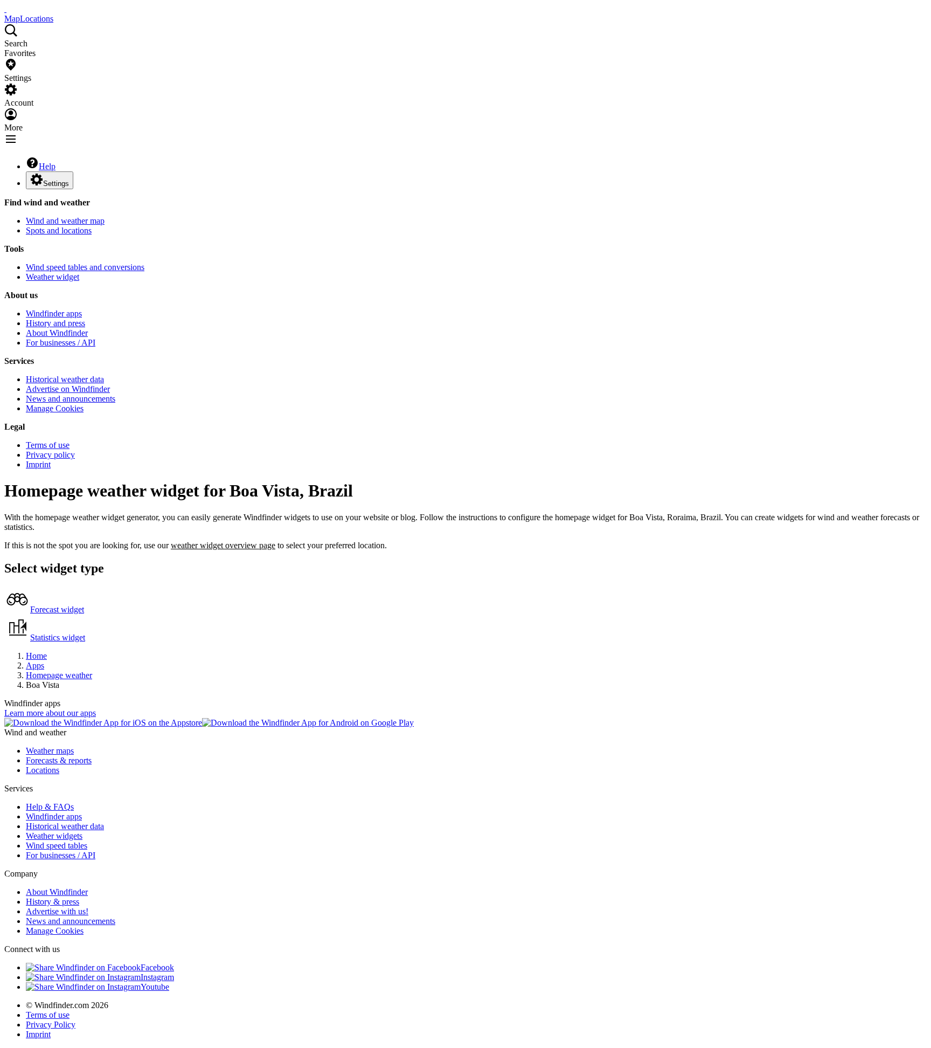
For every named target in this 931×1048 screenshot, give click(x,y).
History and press (55, 323)
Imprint (38, 464)
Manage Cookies (55, 408)
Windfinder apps (54, 313)
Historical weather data (65, 379)
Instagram (157, 977)
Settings (56, 184)
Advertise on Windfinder (68, 389)
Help (47, 166)
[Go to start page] (5, 8)
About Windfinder (57, 332)
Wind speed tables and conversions (85, 267)
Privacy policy (50, 454)
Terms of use (48, 445)
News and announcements (70, 398)
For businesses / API (60, 342)
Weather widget (52, 276)
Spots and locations (59, 230)
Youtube (155, 986)
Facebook (157, 967)
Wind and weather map (65, 220)
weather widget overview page (223, 545)
